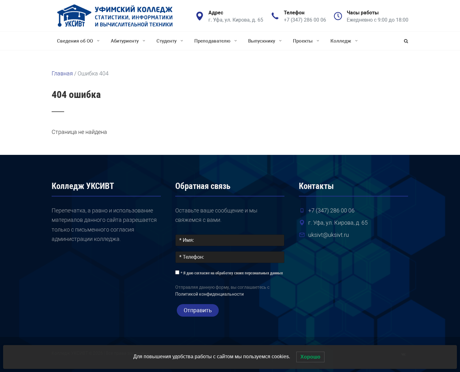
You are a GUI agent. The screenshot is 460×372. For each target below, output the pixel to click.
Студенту (166, 41)
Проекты (303, 41)
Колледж (340, 41)
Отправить (198, 310)
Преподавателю (212, 41)
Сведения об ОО (75, 41)
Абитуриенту (125, 41)
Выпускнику (261, 41)
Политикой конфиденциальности (209, 294)
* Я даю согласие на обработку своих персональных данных (232, 273)
